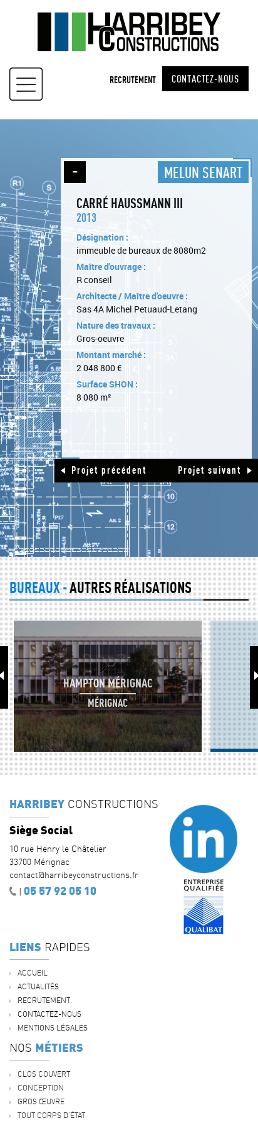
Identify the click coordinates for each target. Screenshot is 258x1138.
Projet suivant (209, 470)
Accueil (33, 972)
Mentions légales (53, 1027)
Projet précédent (109, 470)
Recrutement (133, 79)
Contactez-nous (205, 78)
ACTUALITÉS (38, 986)
